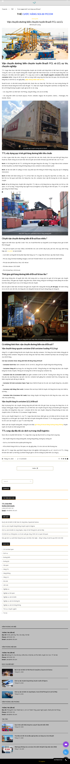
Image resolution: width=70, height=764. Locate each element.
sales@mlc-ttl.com (11, 510)
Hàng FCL (6, 569)
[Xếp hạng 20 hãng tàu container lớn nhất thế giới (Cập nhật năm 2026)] (7, 749)
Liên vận (5, 585)
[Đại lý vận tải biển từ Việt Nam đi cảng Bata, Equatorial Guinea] (7, 672)
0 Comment (22, 459)
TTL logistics (42, 761)
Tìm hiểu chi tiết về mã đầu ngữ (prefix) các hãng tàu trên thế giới (34, 736)
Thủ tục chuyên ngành (9, 609)
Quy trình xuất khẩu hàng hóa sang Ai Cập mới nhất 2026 (32, 725)
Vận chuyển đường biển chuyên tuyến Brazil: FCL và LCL (35, 22)
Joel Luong (37, 25)
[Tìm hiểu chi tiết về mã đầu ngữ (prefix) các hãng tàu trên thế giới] (7, 738)
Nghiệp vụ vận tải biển (9, 597)
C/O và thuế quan (8, 549)
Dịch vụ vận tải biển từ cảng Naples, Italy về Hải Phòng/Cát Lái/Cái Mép (23, 530)
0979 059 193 (11, 637)
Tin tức (5, 613)
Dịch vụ (5, 553)
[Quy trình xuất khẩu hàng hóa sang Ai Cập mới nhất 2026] (7, 727)
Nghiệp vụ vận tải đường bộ (11, 601)
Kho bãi (5, 581)
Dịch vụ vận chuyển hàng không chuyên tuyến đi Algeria (18, 526)
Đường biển (35, 19)
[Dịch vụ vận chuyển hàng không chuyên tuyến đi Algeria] (7, 683)
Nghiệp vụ (6, 589)
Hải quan (5, 565)
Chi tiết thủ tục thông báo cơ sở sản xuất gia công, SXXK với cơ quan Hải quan (25, 534)
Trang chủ (4, 9)
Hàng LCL (6, 577)
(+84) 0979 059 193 (8, 508)
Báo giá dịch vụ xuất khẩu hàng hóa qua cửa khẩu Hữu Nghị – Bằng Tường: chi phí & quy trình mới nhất (32, 538)
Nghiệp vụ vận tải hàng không (12, 605)
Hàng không (6, 573)
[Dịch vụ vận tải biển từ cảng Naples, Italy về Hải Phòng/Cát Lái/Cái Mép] (7, 694)
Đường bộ (6, 561)
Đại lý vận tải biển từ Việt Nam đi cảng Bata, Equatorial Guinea (20, 522)
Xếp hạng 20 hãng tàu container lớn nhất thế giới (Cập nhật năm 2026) (36, 747)
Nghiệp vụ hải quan (9, 593)
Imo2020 (10, 251)
